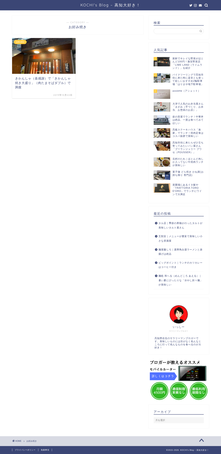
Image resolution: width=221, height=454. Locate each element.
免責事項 (45, 450)
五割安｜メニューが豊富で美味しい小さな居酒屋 (180, 238)
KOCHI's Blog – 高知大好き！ (110, 5)
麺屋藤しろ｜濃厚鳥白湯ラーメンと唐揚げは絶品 (180, 251)
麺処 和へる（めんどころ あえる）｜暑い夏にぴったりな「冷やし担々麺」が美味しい (180, 280)
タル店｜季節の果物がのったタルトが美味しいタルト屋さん (180, 225)
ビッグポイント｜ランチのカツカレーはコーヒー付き (180, 265)
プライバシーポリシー (25, 450)
